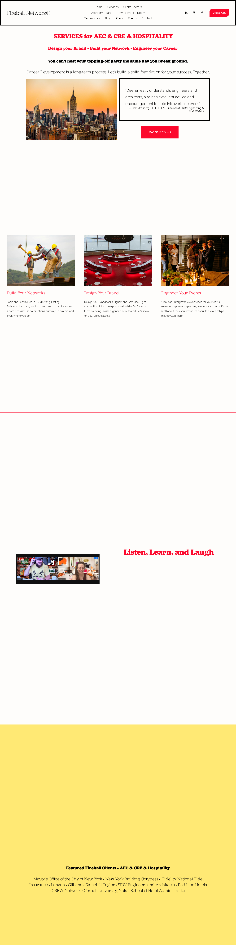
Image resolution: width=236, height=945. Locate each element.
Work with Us (160, 132)
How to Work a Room (130, 12)
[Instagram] (194, 12)
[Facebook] (202, 12)
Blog (108, 18)
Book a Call (219, 13)
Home (98, 7)
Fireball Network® (28, 13)
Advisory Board (101, 12)
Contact (147, 18)
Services (113, 7)
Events (132, 18)
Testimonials (92, 18)
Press (119, 18)
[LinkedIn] (186, 12)
